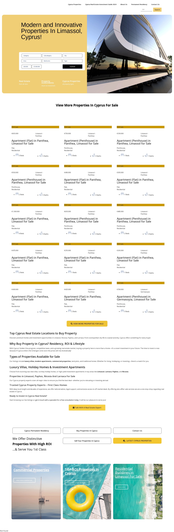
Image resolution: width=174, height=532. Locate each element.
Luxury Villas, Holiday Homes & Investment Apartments (47, 367)
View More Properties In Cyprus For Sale (87, 105)
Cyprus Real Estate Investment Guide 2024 (100, 4)
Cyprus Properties (74, 4)
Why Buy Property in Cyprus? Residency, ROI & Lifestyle (47, 344)
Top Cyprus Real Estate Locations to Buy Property (43, 333)
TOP (82, 471)
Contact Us (155, 4)
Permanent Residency (139, 4)
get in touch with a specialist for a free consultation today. (57, 400)
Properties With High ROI (32, 444)
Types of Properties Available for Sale (35, 357)
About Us (123, 4)
